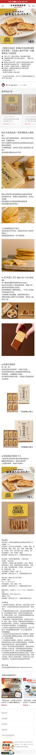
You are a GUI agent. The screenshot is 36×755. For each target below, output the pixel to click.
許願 (12, 85)
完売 (18, 752)
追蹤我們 (4, 724)
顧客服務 (4, 718)
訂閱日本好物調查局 (8, 735)
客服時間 (4, 730)
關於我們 (4, 713)
